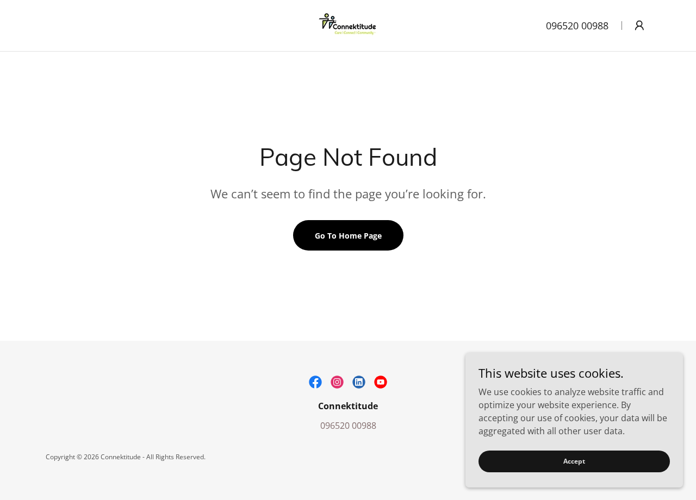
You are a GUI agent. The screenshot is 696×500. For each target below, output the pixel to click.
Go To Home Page (348, 235)
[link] (348, 24)
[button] (639, 25)
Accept (574, 461)
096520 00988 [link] (577, 25)
